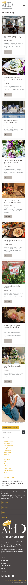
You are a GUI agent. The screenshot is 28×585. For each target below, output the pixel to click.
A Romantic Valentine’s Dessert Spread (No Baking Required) (13, 201)
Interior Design (7, 468)
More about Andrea (13, 423)
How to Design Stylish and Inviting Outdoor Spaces (11, 121)
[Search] (23, 432)
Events (5, 461)
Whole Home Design (9, 477)
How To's (6, 463)
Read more (8, 52)
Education (6, 457)
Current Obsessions (8, 445)
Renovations (7, 475)
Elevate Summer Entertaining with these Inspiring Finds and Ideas (13, 79)
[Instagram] (2, 575)
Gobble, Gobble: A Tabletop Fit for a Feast (13, 241)
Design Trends (7, 452)
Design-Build (7, 454)
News (5, 472)
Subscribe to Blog (10, 427)
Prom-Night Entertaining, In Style (12, 366)
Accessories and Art (8, 441)
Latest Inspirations (8, 470)
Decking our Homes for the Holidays (12, 286)
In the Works (7, 466)
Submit (4, 517)
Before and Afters (8, 443)
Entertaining (7, 459)
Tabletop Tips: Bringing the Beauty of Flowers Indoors (12, 326)
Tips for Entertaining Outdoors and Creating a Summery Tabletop (13, 162)
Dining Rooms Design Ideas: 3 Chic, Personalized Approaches (13, 37)
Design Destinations (8, 448)
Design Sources (7, 450)
